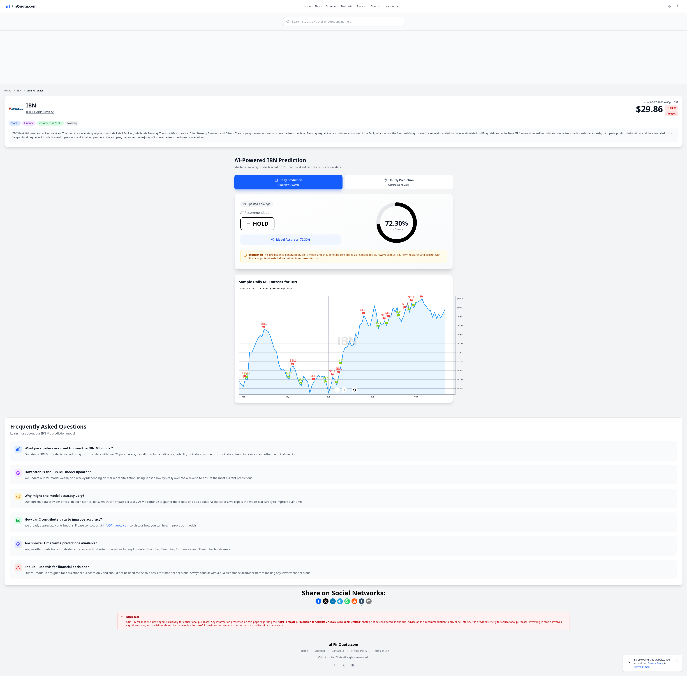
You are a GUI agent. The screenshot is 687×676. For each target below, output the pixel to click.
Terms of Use (381, 650)
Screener (331, 6)
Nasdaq (72, 123)
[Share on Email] (369, 601)
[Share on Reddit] (354, 601)
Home (307, 6)
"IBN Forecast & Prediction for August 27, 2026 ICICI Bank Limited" (319, 622)
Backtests (346, 6)
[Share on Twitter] (326, 601)
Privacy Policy (359, 650)
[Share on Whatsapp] (347, 601)
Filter (374, 6)
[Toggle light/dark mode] (669, 6)
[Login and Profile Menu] (677, 6)
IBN (19, 90)
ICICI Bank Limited (40, 112)
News (318, 6)
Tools (360, 6)
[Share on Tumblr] (361, 601)
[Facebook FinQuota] (334, 665)
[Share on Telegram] (340, 601)
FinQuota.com (345, 644)
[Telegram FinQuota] (353, 665)
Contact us (338, 650)
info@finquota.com (116, 525)
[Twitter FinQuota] (343, 665)
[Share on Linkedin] (333, 601)
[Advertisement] (343, 57)
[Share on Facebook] (318, 601)
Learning (390, 6)
